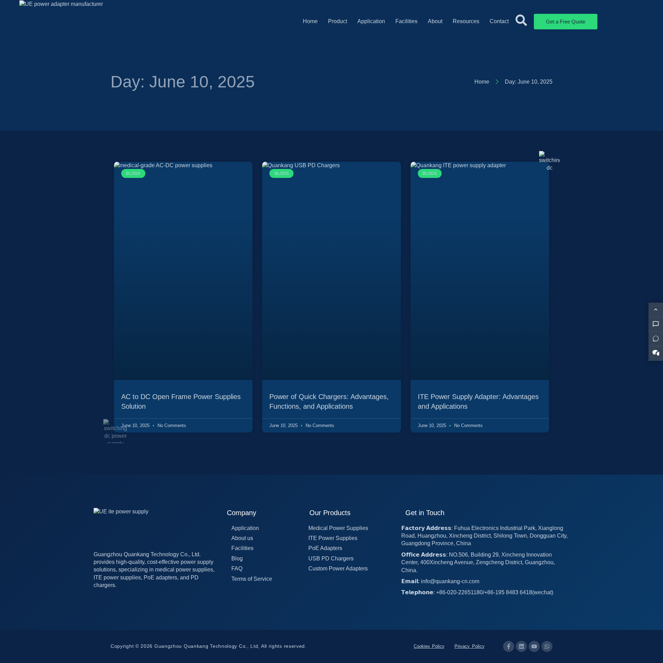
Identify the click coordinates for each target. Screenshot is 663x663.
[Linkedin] (521, 646)
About (435, 21)
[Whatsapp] (546, 646)
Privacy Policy (469, 646)
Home (310, 21)
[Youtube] (534, 646)
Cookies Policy (429, 646)
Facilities (406, 21)
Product (337, 21)
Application (371, 21)
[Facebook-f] (508, 646)
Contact (499, 21)
